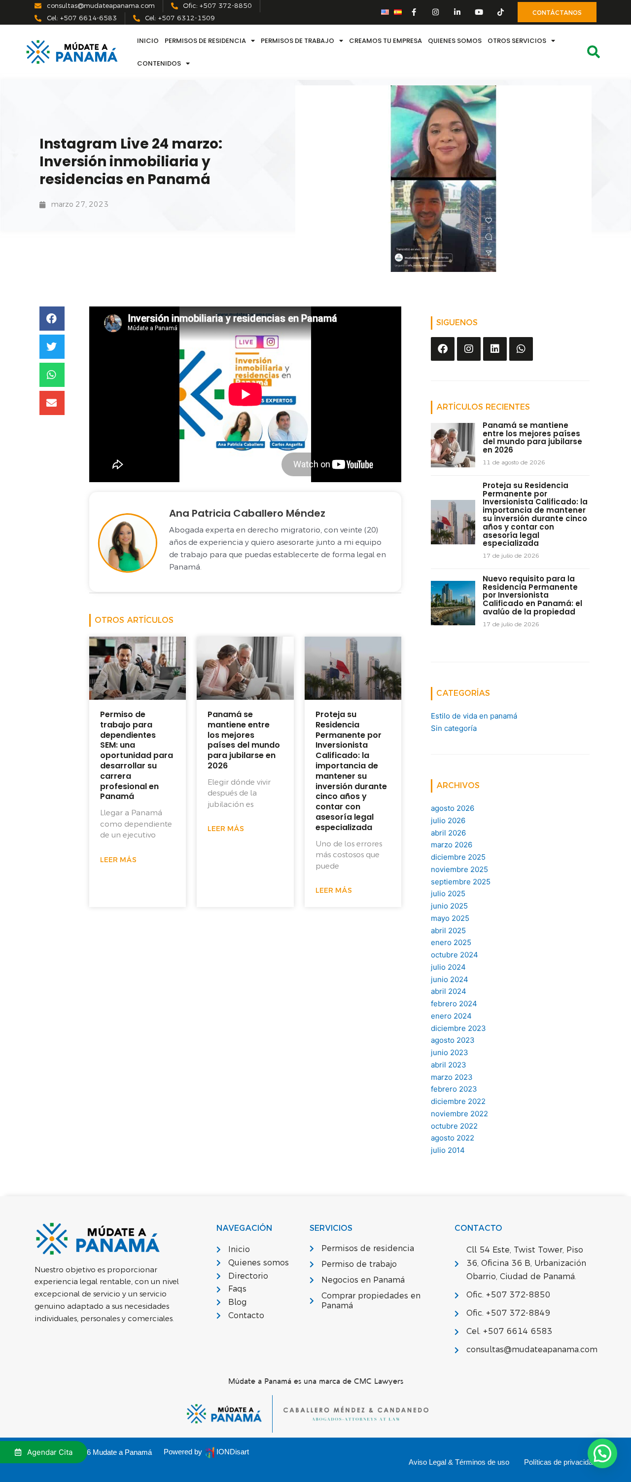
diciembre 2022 (458, 1101)
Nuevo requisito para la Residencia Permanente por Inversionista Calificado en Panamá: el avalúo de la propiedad (532, 595)
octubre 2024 (454, 954)
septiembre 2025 (461, 881)
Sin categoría (454, 728)
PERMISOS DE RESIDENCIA (205, 40)
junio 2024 (449, 979)
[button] (52, 318)
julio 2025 (448, 893)
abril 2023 (448, 1064)
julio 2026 (448, 820)
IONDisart (232, 1451)
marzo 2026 (451, 844)
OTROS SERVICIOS (517, 40)
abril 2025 (448, 930)
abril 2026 (448, 832)
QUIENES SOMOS (455, 40)
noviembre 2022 (459, 1113)
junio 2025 (449, 906)
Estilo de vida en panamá (474, 716)
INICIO (148, 40)
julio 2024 (448, 967)
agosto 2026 (452, 808)
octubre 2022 (454, 1126)
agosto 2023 (453, 1040)
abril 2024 (448, 991)
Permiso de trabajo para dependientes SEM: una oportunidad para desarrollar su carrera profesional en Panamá (136, 755)
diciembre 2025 (458, 857)
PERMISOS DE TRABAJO (297, 40)
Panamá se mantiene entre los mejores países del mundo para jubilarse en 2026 (244, 740)
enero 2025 (451, 942)
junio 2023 (449, 1052)
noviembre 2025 (459, 869)
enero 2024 (451, 1016)
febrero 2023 (454, 1089)
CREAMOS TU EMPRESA (385, 40)
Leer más (118, 860)
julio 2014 (448, 1150)
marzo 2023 (452, 1077)
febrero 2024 (454, 1003)
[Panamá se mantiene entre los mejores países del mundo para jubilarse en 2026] (453, 444)
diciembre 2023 (458, 1028)
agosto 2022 (452, 1137)
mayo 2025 (450, 918)
